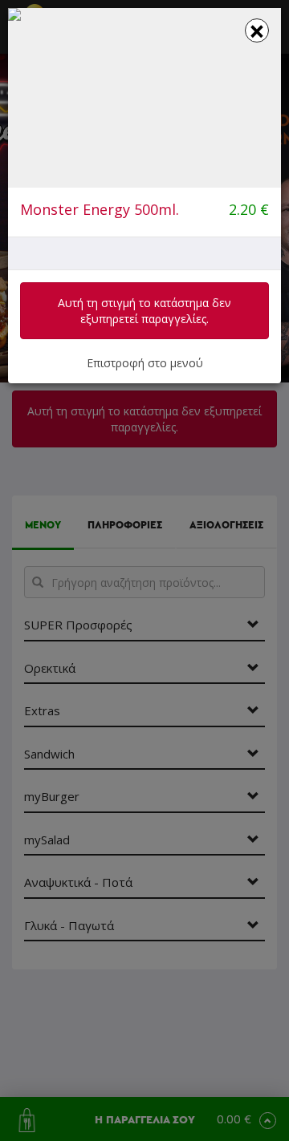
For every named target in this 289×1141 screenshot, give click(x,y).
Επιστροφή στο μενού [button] (145, 362)
